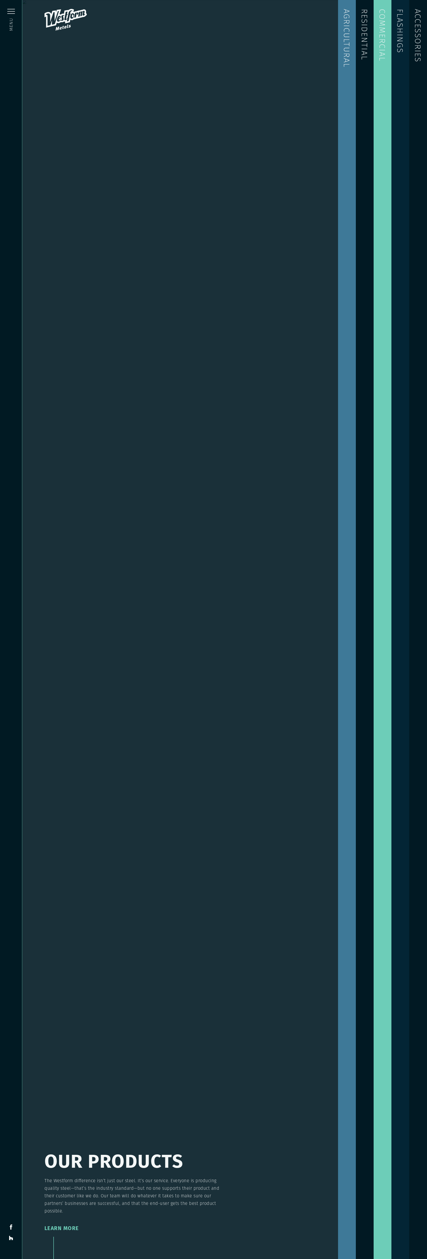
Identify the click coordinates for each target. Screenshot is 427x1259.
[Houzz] (11, 1237)
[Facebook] (11, 1227)
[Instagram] (11, 1248)
